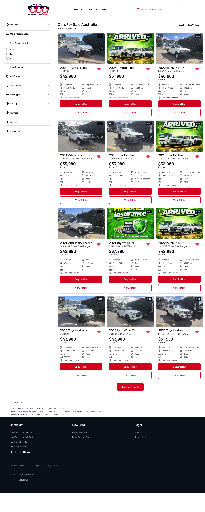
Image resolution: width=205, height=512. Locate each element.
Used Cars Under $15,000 (21, 437)
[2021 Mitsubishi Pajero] (81, 223)
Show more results (130, 386)
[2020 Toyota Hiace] (81, 48)
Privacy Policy (141, 432)
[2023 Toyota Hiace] (130, 48)
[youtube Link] (24, 452)
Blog (104, 9)
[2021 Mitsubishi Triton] (81, 136)
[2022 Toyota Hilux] (130, 136)
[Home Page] (38, 9)
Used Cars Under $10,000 (21, 432)
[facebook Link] (11, 452)
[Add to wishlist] (99, 69)
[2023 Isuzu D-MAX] (130, 311)
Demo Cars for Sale (80, 437)
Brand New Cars (79, 432)
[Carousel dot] (76, 62)
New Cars (79, 9)
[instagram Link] (20, 452)
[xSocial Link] (16, 452)
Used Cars (93, 9)
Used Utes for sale (18, 446)
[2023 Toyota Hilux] (179, 136)
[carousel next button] (102, 48)
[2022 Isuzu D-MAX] (179, 48)
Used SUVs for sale (18, 442)
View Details (81, 112)
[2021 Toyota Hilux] (130, 223)
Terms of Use (141, 437)
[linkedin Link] (28, 452)
